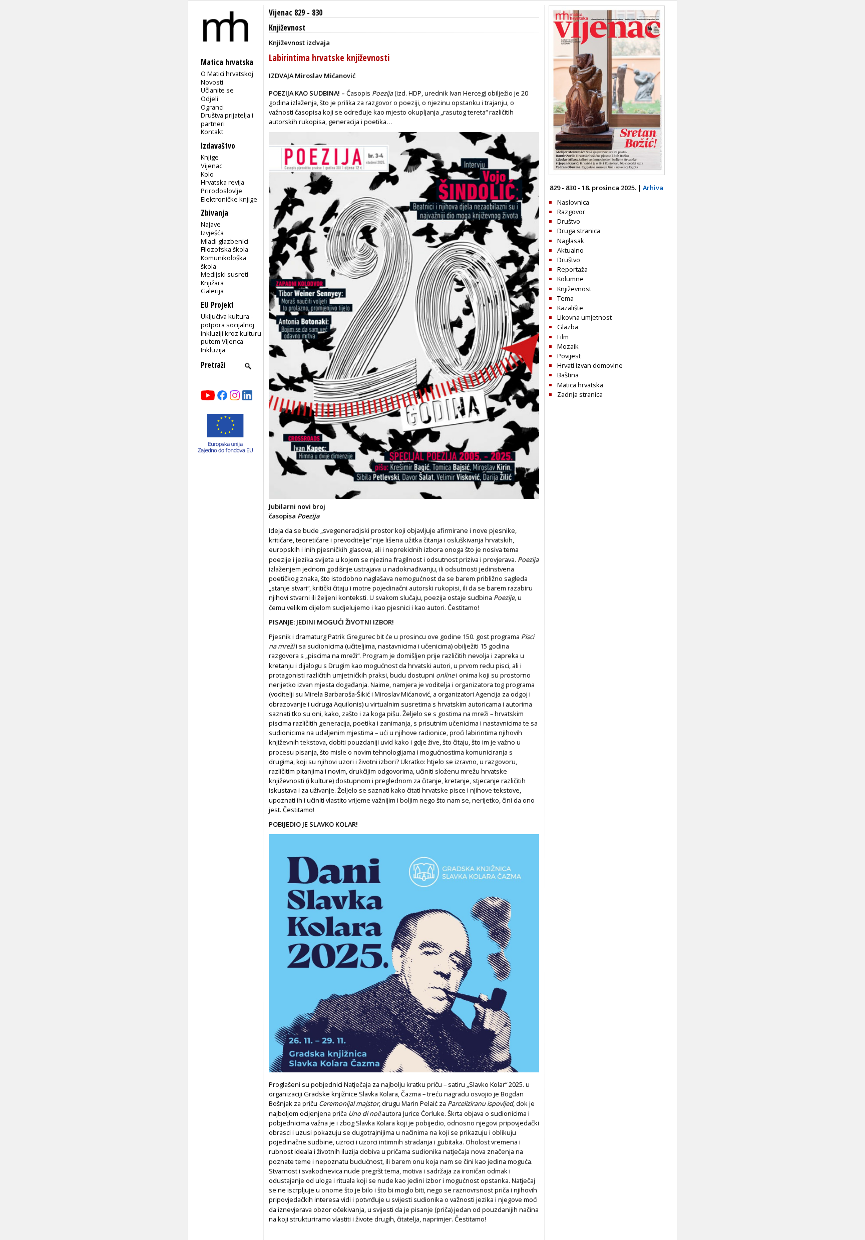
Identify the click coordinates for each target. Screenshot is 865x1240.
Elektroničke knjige (229, 199)
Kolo (207, 174)
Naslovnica (573, 202)
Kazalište (570, 307)
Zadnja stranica (580, 394)
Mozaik (568, 346)
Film (563, 336)
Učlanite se (217, 90)
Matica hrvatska (580, 384)
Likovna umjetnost (584, 317)
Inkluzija (213, 349)
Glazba (567, 326)
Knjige (210, 157)
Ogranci (212, 107)
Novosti (212, 82)
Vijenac (211, 165)
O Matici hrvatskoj (227, 73)
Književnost (287, 28)
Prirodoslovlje (221, 190)
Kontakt (212, 131)
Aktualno (570, 250)
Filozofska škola (224, 249)
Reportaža (572, 269)
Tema (565, 298)
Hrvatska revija (222, 182)
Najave (211, 224)
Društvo (568, 221)
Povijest (569, 355)
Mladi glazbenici (224, 241)
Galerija (212, 290)
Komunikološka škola (223, 262)
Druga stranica (578, 230)
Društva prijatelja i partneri (227, 119)
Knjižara (212, 282)
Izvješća (212, 232)
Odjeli (209, 98)
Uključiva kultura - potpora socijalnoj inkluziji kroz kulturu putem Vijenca (231, 329)
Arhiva (653, 187)
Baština (568, 374)
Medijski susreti (224, 274)
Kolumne (570, 278)
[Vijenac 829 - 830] (607, 172)
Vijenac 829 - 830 (295, 13)
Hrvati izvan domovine (590, 365)
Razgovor (571, 211)
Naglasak (570, 240)
